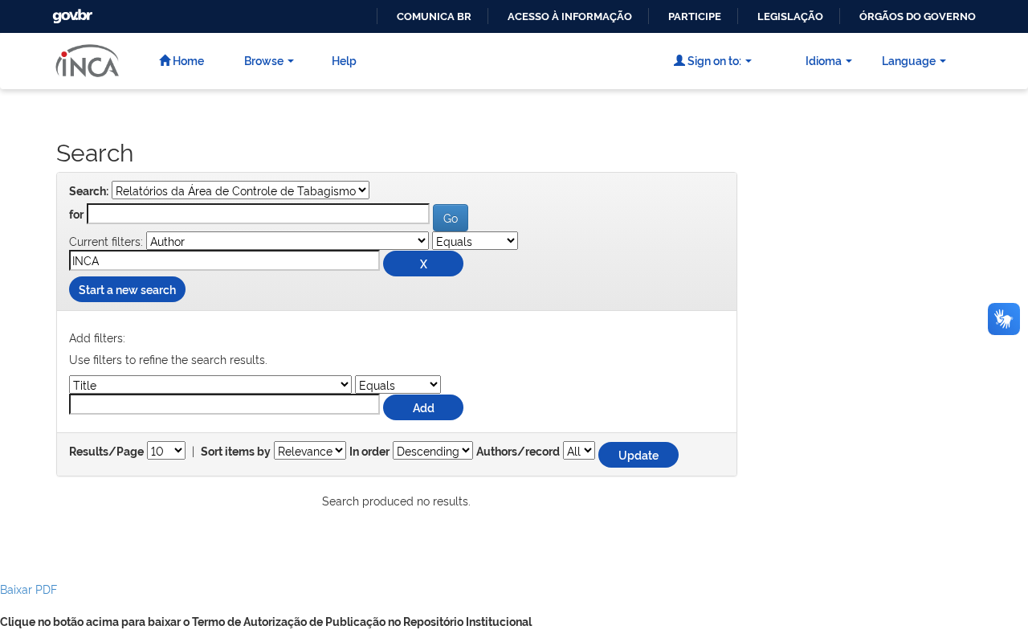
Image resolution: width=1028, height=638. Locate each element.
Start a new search (127, 289)
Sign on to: (713, 59)
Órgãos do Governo (917, 16)
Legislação (790, 16)
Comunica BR (434, 16)
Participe (694, 16)
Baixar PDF (28, 588)
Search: (88, 191)
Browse (264, 59)
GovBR (70, 11)
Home (187, 59)
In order (369, 451)
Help (344, 59)
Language (909, 59)
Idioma (824, 59)
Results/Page (106, 451)
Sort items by (236, 451)
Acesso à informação (570, 16)
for (76, 214)
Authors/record (518, 451)
